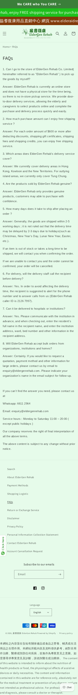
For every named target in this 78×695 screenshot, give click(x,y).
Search (11, 469)
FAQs (10, 502)
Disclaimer (13, 518)
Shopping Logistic (17, 493)
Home (6, 46)
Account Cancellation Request (25, 551)
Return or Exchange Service (23, 510)
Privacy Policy (15, 526)
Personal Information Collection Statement (33, 534)
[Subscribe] (60, 574)
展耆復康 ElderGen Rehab (25, 633)
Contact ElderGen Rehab (21, 543)
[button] (5, 34)
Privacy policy (66, 633)
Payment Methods (17, 485)
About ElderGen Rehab (20, 477)
